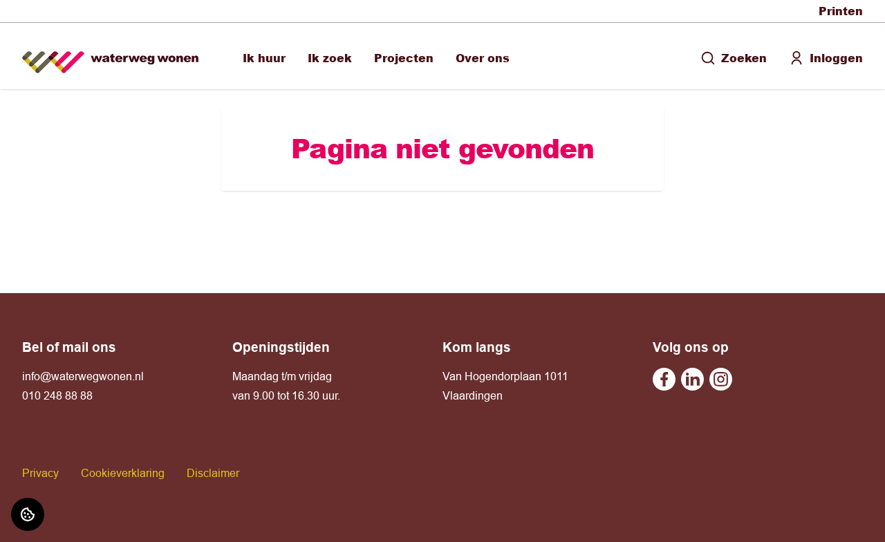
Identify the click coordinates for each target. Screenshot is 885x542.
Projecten (404, 58)
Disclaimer (213, 473)
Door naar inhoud (54, 19)
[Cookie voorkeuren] (27, 514)
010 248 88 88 (57, 395)
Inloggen (836, 58)
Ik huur (264, 58)
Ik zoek (330, 58)
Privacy (40, 473)
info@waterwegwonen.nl (83, 376)
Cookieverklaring (123, 473)
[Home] (110, 56)
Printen (841, 11)
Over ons (483, 58)
